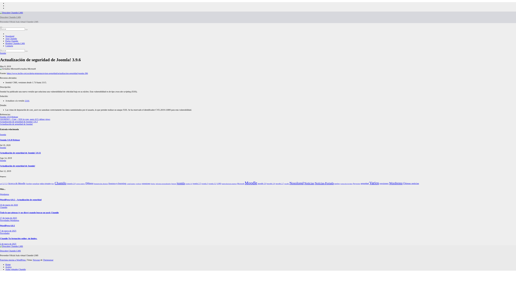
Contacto (9, 46)
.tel (1, 183)
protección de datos (346, 183)
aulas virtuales (45, 183)
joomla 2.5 (197, 183)
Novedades (5, 220)
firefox (153, 183)
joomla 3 (204, 184)
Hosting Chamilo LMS (15, 43)
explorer (138, 183)
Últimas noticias (411, 183)
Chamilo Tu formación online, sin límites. (18, 238)
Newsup (36, 260)
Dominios (112, 183)
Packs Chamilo (11, 41)
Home (8, 264)
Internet (173, 183)
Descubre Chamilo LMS (10, 17)
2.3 (6, 184)
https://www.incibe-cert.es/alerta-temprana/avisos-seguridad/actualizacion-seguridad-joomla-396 (47, 73)
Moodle (251, 183)
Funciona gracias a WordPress (13, 260)
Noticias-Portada (324, 183)
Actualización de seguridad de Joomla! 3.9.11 (20, 153)
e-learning (121, 183)
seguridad (365, 183)
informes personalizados (163, 183)
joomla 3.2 (212, 184)
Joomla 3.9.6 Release (9, 117)
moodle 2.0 (262, 183)
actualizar (36, 184)
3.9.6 (27, 101)
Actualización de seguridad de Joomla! (16, 124)
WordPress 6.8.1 (7, 225)
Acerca (8, 267)
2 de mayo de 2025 (8, 244)
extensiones (146, 183)
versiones (384, 183)
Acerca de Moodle (17, 183)
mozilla (286, 183)
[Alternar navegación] (1, 27)
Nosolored (9, 36)
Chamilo (60, 183)
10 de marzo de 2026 (9, 205)
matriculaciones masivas (229, 183)
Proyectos (356, 184)
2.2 (3, 184)
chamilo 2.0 (71, 184)
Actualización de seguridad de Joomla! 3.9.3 (19, 122)
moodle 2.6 (271, 184)
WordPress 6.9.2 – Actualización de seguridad (21, 200)
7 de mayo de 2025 (8, 231)
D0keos (89, 183)
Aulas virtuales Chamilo (15, 269)
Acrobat (29, 184)
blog (52, 183)
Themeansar (48, 260)
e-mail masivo (131, 183)
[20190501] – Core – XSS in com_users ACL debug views (25, 119)
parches (337, 184)
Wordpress (396, 183)
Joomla (3, 53)
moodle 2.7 (280, 184)
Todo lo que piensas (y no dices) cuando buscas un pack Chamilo (29, 212)
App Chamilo (11, 38)
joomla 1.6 (188, 183)
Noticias (309, 183)
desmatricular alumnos (101, 183)
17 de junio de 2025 (8, 218)
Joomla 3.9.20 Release (10, 140)
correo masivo (80, 183)
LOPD (219, 184)
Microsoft (240, 184)
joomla (181, 183)
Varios (374, 183)
